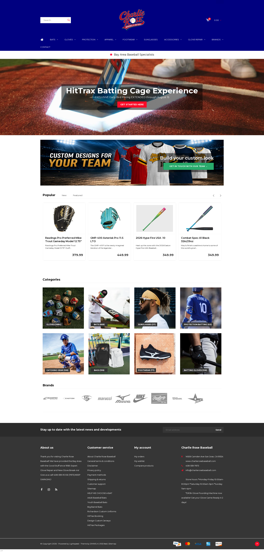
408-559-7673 (192, 465)
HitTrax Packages (96, 525)
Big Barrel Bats (94, 507)
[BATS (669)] (109, 308)
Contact (45, 47)
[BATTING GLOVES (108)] (200, 353)
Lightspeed (74, 544)
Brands (216, 39)
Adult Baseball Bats (96, 497)
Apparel (109, 39)
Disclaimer (92, 465)
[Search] (68, 20)
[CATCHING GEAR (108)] (63, 353)
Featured (77, 195)
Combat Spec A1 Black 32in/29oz (195, 239)
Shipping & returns (96, 479)
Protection (88, 39)
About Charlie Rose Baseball (101, 456)
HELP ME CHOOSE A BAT (99, 493)
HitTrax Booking (95, 516)
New (64, 195)
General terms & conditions (100, 461)
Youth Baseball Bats (97, 502)
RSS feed (103, 544)
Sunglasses (151, 39)
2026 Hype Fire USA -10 (150, 237)
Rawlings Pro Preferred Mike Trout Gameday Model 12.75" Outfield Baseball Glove (63, 239)
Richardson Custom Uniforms (101, 511)
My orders (139, 456)
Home (41, 39)
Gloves (68, 39)
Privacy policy (94, 470)
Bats (52, 39)
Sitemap (91, 488)
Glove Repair (195, 39)
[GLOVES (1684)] (63, 308)
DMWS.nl (94, 544)
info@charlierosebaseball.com (201, 470)
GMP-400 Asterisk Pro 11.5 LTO (106, 239)
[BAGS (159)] (109, 353)
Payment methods (96, 475)
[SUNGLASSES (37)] (155, 308)
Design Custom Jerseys (98, 520)
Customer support (96, 484)
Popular (49, 195)
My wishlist (139, 461)
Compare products (143, 465)
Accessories (171, 39)
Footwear (129, 39)
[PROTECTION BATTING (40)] (200, 308)
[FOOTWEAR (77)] (155, 353)
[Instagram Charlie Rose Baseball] (48, 489)
